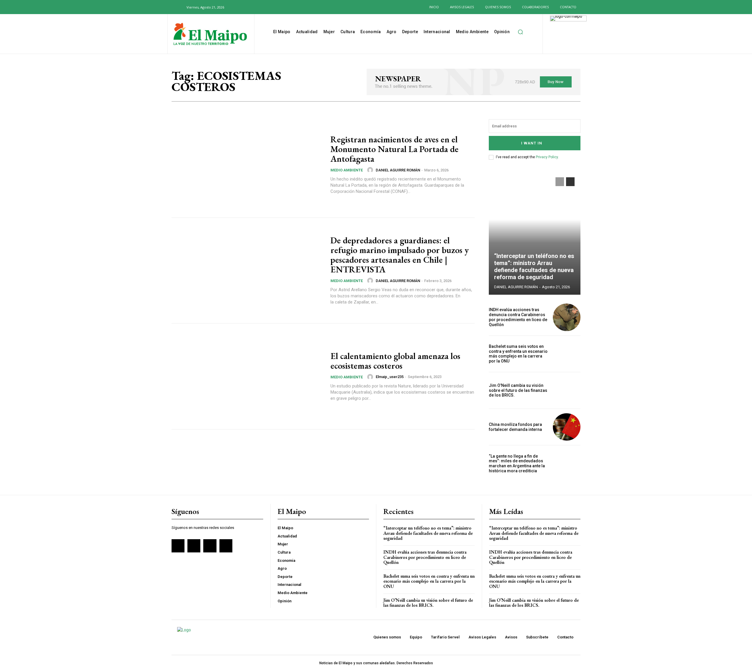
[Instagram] (246, 7)
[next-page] (570, 181)
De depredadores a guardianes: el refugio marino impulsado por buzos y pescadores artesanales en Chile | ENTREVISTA (399, 255)
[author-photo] (371, 170)
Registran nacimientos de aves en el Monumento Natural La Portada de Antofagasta (394, 149)
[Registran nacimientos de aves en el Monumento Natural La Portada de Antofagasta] (247, 164)
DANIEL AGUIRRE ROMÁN (398, 170)
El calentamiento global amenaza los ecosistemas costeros (395, 360)
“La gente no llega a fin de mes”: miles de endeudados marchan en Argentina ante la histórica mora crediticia (517, 463)
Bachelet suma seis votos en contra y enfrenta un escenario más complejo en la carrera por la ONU (518, 353)
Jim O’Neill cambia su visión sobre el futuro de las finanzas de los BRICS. (518, 390)
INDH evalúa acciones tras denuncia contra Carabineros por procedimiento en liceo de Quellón (518, 317)
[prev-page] (559, 181)
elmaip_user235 (390, 377)
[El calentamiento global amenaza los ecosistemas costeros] (247, 376)
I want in (531, 143)
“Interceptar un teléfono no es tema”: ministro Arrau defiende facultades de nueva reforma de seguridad (534, 266)
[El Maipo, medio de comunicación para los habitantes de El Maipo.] (210, 34)
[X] (256, 7)
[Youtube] (265, 7)
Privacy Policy (547, 157)
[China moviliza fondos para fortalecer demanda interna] (566, 427)
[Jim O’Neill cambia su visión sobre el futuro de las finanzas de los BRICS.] (566, 390)
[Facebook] (237, 7)
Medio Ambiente (346, 170)
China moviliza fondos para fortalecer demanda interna (515, 427)
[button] (179, 7)
